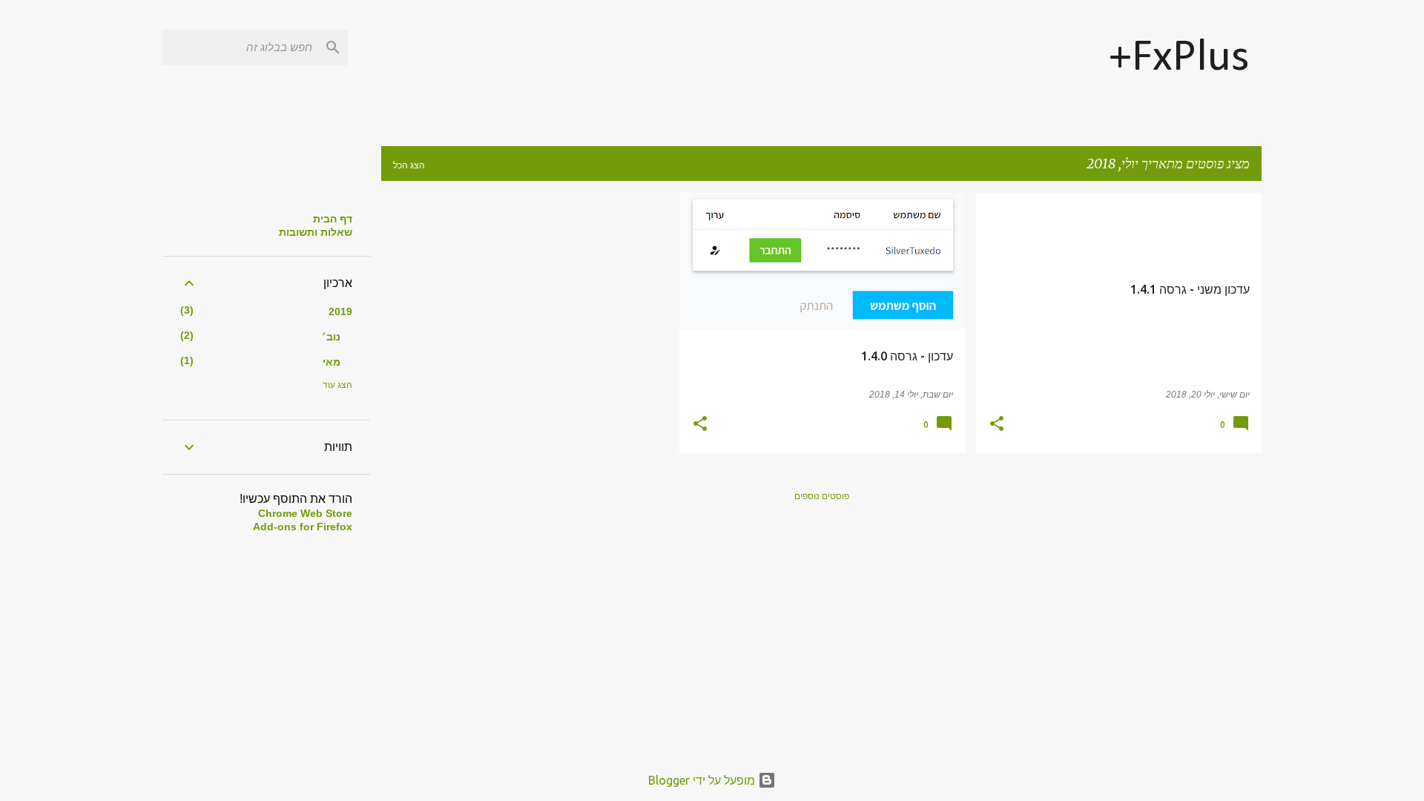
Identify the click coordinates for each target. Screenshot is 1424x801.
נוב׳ (331, 337)
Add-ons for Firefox (302, 527)
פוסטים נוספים (821, 496)
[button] (997, 425)
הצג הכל (409, 165)
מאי (331, 362)
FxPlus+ (1179, 58)
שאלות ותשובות (315, 232)
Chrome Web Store (305, 513)
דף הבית (332, 219)
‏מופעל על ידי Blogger (703, 780)
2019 (340, 311)
